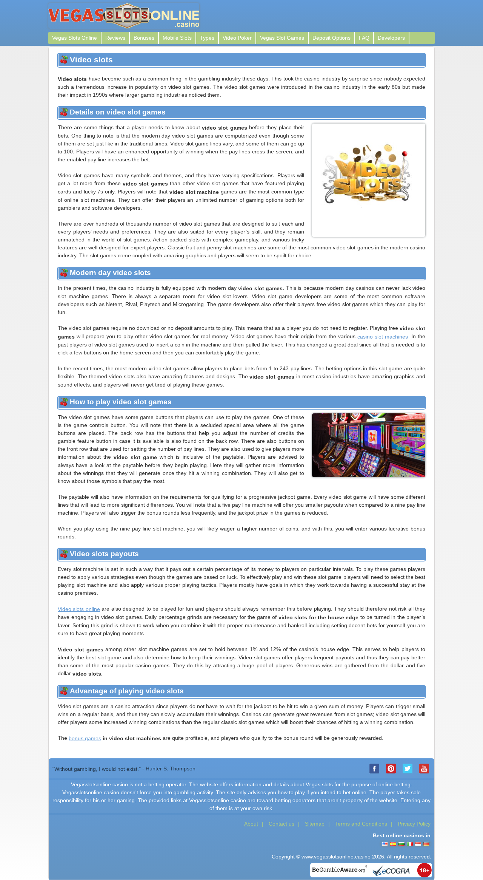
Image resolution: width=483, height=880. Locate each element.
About (251, 824)
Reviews (115, 38)
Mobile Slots (177, 38)
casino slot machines (382, 337)
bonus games (85, 738)
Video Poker (237, 38)
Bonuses (144, 38)
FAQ (364, 38)
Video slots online (79, 609)
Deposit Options (331, 38)
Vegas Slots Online (74, 38)
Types (207, 38)
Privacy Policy (414, 824)
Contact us (281, 824)
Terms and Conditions (361, 824)
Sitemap (315, 824)
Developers (391, 38)
